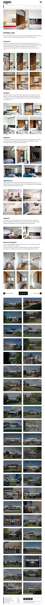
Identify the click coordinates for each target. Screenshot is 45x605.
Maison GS (32, 453)
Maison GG (12, 534)
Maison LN (12, 561)
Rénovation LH (12, 588)
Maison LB (12, 412)
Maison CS (32, 575)
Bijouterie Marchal (12, 493)
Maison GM (32, 588)
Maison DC (32, 480)
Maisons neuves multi (32, 493)
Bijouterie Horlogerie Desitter (12, 520)
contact (18, 602)
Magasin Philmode (32, 466)
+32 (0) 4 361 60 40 (8, 598)
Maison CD (12, 317)
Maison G (13, 358)
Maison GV (32, 385)
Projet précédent (9, 293)
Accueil (27, 6)
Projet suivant (36, 293)
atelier (18, 601)
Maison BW (32, 304)
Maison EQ (32, 521)
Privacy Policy (37, 601)
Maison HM (12, 399)
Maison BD (12, 344)
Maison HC (12, 371)
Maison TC (12, 426)
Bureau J (32, 399)
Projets (31, 6)
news (18, 598)
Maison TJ (32, 507)
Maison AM (12, 304)
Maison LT (32, 534)
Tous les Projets (23, 293)
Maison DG (12, 331)
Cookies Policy (26, 602)
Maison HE (12, 548)
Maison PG (12, 466)
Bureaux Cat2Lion (32, 426)
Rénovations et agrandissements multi (13, 480)
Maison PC (32, 317)
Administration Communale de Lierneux (32, 439)
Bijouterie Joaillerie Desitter (32, 561)
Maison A (32, 412)
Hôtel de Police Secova (32, 548)
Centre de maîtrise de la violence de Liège (12, 507)
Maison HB (32, 371)
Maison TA (12, 453)
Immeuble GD (12, 575)
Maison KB (32, 331)
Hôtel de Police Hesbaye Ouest (12, 439)
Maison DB (32, 358)
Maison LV (32, 344)
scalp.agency (31, 602)
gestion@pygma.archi (8, 599)
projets (18, 599)
